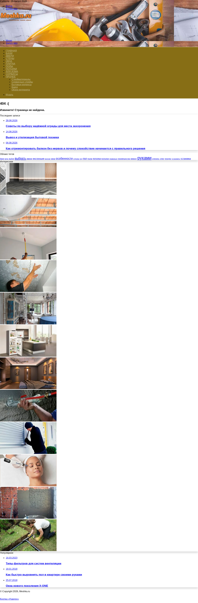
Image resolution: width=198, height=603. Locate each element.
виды (6, 159)
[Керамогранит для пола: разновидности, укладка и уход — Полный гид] (28, 194)
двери (29, 159)
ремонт (134, 159)
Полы (9, 66)
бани (2, 159)
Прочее (11, 76)
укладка (168, 159)
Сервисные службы (22, 82)
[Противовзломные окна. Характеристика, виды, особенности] (28, 453)
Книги (15, 87)
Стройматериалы (21, 79)
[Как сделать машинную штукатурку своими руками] (28, 420)
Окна (9, 61)
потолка (97, 158)
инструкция (38, 158)
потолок (105, 158)
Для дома (12, 71)
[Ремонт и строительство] (16, 35)
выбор (11, 159)
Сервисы (12, 74)
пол (85, 158)
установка (186, 158)
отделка (76, 159)
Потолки (11, 69)
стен (162, 158)
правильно (113, 159)
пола (90, 158)
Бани (9, 53)
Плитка (10, 63)
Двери (10, 56)
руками (144, 157)
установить (176, 159)
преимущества (124, 159)
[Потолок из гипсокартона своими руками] (28, 226)
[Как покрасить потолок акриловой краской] (28, 259)
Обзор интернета (21, 89)
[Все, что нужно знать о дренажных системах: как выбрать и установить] (28, 550)
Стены (10, 58)
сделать (155, 159)
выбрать (20, 158)
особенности (64, 158)
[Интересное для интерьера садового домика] (28, 323)
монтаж (47, 159)
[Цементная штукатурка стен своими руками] (28, 518)
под (81, 159)
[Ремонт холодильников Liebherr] (28, 356)
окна (53, 159)
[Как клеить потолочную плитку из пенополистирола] (28, 291)
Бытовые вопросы (22, 84)
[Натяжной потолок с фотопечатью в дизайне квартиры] (28, 388)
